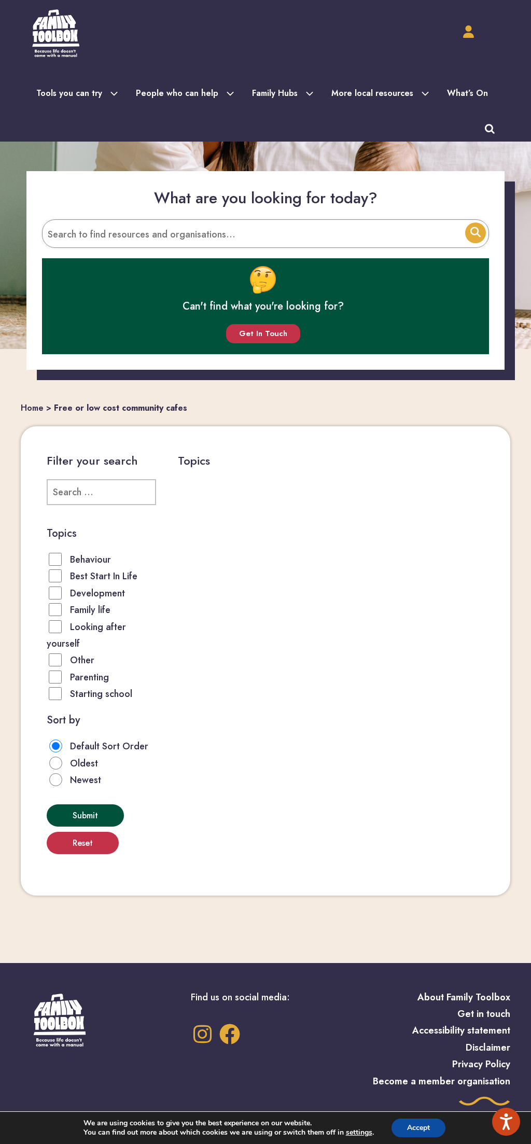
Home (32, 408)
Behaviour (90, 559)
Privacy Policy (481, 1064)
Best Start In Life (103, 576)
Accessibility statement (461, 1030)
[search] (490, 128)
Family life (90, 610)
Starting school (101, 694)
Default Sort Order (109, 746)
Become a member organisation (441, 1081)
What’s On (467, 93)
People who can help (177, 93)
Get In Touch (263, 333)
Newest (85, 780)
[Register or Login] (468, 32)
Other (82, 660)
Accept (418, 1128)
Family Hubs (275, 93)
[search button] (475, 232)
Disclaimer (488, 1047)
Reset (83, 843)
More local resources (372, 93)
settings (359, 1132)
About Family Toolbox (463, 997)
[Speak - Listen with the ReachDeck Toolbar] (506, 1122)
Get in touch (483, 1014)
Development (97, 593)
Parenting (89, 677)
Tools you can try (69, 93)
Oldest (84, 763)
